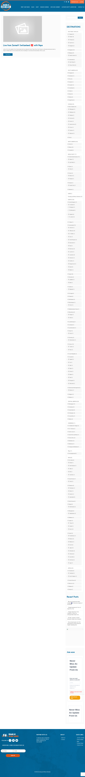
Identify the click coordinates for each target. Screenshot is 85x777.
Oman (70, 173)
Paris (71, 349)
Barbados (71, 440)
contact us (42, 740)
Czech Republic (72, 353)
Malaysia (71, 52)
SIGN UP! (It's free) (74, 697)
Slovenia (70, 277)
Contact (63, 739)
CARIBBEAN (70, 423)
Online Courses (44, 7)
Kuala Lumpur (72, 55)
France (70, 344)
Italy (70, 330)
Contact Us (81, 7)
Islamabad (72, 497)
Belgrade (71, 289)
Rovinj (71, 371)
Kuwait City (72, 185)
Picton (71, 127)
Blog (32, 7)
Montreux (71, 248)
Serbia (70, 286)
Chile (70, 91)
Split (70, 365)
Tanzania (71, 570)
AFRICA (69, 568)
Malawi (70, 586)
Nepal (70, 504)
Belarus (70, 397)
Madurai (71, 541)
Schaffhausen (72, 239)
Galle (70, 468)
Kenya (70, 589)
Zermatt (71, 227)
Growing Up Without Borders (74, 196)
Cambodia (71, 59)
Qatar (70, 166)
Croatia (70, 356)
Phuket (71, 36)
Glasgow (72, 207)
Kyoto (71, 529)
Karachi (71, 494)
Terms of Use (80, 745)
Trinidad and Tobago (73, 425)
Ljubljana (71, 279)
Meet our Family (25, 7)
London (71, 216)
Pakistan (71, 485)
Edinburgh (72, 210)
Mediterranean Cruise (73, 309)
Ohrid (71, 317)
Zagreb (71, 359)
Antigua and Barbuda (73, 446)
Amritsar (71, 559)
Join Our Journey (55, 7)
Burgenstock (72, 263)
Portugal (70, 293)
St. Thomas (71, 428)
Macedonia (71, 312)
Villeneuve (72, 230)
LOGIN (81, 1)
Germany (71, 337)
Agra (70, 563)
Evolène (71, 260)
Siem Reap (72, 62)
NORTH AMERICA (72, 141)
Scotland (71, 204)
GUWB (69, 193)
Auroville (71, 556)
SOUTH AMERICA (72, 70)
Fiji (69, 137)
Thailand (70, 34)
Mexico (70, 147)
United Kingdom (72, 202)
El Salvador (71, 413)
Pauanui (71, 130)
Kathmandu (72, 506)
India (70, 533)
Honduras (71, 407)
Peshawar (72, 488)
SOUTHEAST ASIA (72, 31)
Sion (70, 236)
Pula (70, 377)
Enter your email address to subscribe (75, 679)
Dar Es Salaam (72, 576)
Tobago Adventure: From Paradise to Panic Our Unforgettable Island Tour (73, 613)
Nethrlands (71, 299)
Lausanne (71, 254)
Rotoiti (71, 121)
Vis (70, 362)
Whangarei (72, 109)
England (71, 214)
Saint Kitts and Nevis (73, 434)
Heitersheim (72, 340)
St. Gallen (71, 233)
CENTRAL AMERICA (72, 401)
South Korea (71, 478)
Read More (8, 54)
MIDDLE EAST (71, 154)
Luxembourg (71, 321)
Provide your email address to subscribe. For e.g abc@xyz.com (75, 687)
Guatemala (71, 410)
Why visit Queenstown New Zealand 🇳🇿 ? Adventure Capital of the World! (74, 603)
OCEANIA (70, 104)
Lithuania (71, 324)
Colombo (71, 474)
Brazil (70, 94)
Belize (70, 419)
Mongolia (71, 510)
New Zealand (71, 106)
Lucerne (71, 251)
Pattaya (71, 39)
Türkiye (70, 222)
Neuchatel (72, 242)
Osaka (71, 526)
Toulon (71, 346)
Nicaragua (71, 404)
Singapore (71, 49)
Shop (37, 7)
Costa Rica (71, 416)
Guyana (70, 81)
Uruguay (70, 72)
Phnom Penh (72, 65)
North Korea (71, 501)
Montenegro (71, 302)
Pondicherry (72, 535)
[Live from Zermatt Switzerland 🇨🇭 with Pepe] (22, 41)
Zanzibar (71, 573)
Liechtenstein (72, 327)
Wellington (72, 112)
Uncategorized (72, 453)
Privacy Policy (80, 743)
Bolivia (70, 97)
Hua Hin (71, 42)
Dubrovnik (71, 383)
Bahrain (70, 189)
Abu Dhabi (72, 162)
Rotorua (71, 118)
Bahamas (71, 443)
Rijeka (71, 374)
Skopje (71, 314)
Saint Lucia (71, 431)
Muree (71, 491)
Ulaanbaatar (72, 513)
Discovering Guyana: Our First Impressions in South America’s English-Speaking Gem (74, 623)
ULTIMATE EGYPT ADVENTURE (69, 7)
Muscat (71, 175)
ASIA (69, 457)
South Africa (71, 580)
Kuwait (70, 182)
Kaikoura (71, 133)
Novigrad (71, 380)
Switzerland (71, 225)
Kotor (71, 305)
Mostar (71, 390)
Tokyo (71, 523)
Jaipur (71, 547)
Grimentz (71, 257)
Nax (70, 245)
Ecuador (70, 85)
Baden (71, 269)
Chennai (71, 553)
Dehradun (71, 550)
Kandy (71, 462)
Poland (70, 296)
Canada (70, 150)
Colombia (71, 88)
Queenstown (72, 124)
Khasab (71, 178)
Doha (71, 169)
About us (63, 737)
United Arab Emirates (73, 156)
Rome (71, 333)
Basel (71, 266)
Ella (70, 471)
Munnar (71, 538)
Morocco (71, 583)
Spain (70, 274)
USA (70, 144)
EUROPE (70, 199)
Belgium (70, 394)
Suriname (71, 75)
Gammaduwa (72, 465)
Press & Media (80, 739)
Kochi (71, 544)
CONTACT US (74, 1)
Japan (70, 520)
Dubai (71, 159)
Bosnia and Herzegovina (74, 387)
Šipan (71, 368)
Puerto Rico (71, 437)
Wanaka (71, 115)
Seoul (71, 481)
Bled (70, 282)
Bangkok (71, 45)
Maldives (71, 517)
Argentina (71, 100)
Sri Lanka (71, 460)
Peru (70, 78)
